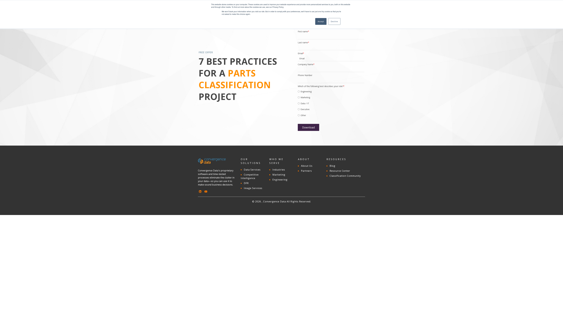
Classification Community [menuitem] (345, 175)
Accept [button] (321, 21)
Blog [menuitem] (332, 165)
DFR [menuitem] (246, 183)
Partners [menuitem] (306, 170)
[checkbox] (331, 104)
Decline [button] (334, 21)
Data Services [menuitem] (252, 169)
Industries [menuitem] (278, 169)
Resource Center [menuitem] (340, 170)
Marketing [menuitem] (278, 174)
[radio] (331, 92)
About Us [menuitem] (306, 165)
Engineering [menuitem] (280, 179)
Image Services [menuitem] (253, 188)
